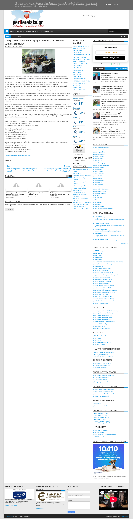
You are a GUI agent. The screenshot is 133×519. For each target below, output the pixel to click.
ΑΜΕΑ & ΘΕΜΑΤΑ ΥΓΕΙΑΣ (81, 46)
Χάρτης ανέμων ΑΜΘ (80, 207)
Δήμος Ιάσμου (98, 160)
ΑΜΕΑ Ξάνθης (98, 255)
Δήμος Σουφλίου (99, 156)
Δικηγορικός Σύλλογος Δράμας (103, 319)
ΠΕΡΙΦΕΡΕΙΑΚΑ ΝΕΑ (80, 79)
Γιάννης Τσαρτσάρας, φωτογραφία (103, 356)
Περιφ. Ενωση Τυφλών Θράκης (103, 264)
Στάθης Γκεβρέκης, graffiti (101, 354)
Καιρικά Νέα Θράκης (80, 188)
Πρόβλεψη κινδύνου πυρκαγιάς (83, 202)
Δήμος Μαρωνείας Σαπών (101, 165)
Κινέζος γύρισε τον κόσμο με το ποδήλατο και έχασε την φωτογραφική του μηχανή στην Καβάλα (114, 101)
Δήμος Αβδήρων (99, 167)
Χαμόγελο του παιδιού (100, 406)
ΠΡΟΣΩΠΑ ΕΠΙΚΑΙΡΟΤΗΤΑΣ (82, 81)
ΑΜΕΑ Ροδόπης (98, 251)
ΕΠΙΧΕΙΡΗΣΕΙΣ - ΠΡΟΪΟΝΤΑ (82, 59)
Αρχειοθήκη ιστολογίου (121, 68)
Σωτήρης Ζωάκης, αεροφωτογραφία (104, 352)
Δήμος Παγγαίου (99, 180)
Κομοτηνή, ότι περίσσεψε (101, 430)
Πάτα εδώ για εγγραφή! (110, 58)
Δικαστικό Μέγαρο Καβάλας (102, 328)
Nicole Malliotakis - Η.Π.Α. (101, 415)
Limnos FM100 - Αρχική (102, 223)
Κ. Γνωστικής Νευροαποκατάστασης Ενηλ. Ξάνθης (108, 262)
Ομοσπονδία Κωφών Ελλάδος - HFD (104, 292)
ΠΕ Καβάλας (98, 202)
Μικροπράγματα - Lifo (101, 239)
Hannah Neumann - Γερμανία (102, 421)
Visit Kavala (97, 338)
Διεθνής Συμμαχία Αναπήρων (102, 281)
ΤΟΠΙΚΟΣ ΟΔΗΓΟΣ (31, 31)
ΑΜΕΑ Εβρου (98, 253)
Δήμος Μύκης (98, 169)
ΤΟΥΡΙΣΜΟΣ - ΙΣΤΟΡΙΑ (80, 83)
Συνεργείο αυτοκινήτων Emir (102, 365)
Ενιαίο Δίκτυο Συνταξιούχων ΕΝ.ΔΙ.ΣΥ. (105, 375)
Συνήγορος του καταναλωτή (102, 382)
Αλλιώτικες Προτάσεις (100, 367)
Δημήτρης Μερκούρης (101, 229)
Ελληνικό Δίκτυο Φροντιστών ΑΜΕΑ (104, 272)
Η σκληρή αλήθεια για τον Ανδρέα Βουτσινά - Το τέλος (108, 241)
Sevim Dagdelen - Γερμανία (101, 417)
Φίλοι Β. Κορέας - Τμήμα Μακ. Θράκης (105, 434)
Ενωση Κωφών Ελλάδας (101, 294)
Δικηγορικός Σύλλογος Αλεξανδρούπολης (106, 311)
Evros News (98, 216)
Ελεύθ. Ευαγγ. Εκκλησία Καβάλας (103, 392)
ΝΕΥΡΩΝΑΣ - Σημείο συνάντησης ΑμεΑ (105, 296)
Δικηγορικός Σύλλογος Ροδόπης (103, 313)
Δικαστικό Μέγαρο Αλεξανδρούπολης (104, 321)
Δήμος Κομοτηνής (99, 163)
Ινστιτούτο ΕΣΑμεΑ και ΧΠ (101, 270)
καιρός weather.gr (79, 154)
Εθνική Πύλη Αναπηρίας (101, 303)
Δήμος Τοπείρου (99, 174)
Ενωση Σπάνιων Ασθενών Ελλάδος (104, 286)
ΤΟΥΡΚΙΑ (77, 85)
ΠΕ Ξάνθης (97, 200)
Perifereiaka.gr (9, 516)
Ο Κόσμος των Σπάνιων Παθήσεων (104, 288)
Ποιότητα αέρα (78, 173)
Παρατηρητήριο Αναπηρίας (102, 277)
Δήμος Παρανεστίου (100, 191)
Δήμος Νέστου (98, 178)
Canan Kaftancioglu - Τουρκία (102, 423)
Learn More (107, 5)
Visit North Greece (99, 344)
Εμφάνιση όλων (124, 243)
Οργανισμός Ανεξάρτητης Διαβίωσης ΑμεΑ (106, 275)
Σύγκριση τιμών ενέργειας (101, 377)
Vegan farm (97, 404)
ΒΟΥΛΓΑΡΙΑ (77, 52)
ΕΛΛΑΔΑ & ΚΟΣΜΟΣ (80, 57)
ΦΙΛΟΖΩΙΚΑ (77, 87)
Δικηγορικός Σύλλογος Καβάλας (103, 317)
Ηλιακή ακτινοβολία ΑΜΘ (81, 209)
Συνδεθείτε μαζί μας (46, 31)
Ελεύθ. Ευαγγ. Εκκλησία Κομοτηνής (104, 389)
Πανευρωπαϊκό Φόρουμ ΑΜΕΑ (103, 279)
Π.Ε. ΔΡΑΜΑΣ (78, 66)
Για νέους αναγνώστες (17, 31)
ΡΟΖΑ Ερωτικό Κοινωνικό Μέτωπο (104, 437)
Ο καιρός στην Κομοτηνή (81, 204)
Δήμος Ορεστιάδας (99, 152)
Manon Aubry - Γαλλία (100, 419)
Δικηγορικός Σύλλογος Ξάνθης (103, 315)
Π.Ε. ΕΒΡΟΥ (12, 46)
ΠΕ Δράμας (97, 204)
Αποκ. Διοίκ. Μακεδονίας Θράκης (103, 208)
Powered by (105, 64)
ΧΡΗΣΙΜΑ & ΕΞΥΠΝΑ (80, 89)
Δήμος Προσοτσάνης (100, 193)
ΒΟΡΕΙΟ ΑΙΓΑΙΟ (78, 50)
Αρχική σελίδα (6, 31)
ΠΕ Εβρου (97, 195)
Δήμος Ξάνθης (98, 171)
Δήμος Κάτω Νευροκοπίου (101, 189)
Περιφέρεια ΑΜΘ (99, 206)
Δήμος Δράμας (98, 184)
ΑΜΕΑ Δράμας (98, 259)
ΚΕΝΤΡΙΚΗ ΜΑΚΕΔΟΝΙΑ (81, 63)
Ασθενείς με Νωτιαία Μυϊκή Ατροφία (104, 301)
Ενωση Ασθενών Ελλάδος (101, 283)
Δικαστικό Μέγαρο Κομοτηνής (102, 324)
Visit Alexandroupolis (100, 336)
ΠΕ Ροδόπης (98, 197)
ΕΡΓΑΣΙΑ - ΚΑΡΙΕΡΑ (79, 61)
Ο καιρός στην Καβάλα (80, 186)
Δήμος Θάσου (98, 182)
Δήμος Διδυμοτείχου (100, 150)
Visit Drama (97, 340)
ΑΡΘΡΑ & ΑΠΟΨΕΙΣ (79, 48)
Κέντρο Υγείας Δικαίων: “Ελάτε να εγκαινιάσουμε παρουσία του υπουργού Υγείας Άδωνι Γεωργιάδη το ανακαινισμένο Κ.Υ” (109, 219)
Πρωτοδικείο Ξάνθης (100, 326)
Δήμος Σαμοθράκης (99, 154)
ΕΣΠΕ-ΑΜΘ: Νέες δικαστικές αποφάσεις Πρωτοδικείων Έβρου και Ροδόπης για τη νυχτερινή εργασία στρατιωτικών (113, 129)
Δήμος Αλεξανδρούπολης (101, 147)
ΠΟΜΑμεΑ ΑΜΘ (98, 266)
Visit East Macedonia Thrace (102, 342)
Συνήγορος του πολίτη (100, 380)
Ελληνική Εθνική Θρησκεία (101, 396)
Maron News (98, 233)
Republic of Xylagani (100, 432)
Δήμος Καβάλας (98, 176)
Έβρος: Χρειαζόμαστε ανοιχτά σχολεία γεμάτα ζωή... (108, 231)
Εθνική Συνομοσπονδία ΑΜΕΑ (102, 268)
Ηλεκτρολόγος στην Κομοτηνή (102, 363)
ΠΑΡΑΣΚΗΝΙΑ (78, 76)
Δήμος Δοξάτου (98, 187)
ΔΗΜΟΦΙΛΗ (98, 68)
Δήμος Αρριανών (99, 158)
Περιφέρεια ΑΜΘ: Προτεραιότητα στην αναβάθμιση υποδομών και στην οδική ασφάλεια (38, 36)
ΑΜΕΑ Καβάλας (98, 257)
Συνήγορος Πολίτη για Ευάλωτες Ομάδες (105, 290)
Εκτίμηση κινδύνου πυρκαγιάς (82, 175)
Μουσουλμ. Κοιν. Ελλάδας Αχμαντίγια (104, 394)
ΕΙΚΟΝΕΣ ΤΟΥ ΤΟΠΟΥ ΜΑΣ (82, 55)
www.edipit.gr (40, 508)
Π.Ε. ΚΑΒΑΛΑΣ (78, 70)
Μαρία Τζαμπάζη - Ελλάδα (101, 413)
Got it (116, 5)
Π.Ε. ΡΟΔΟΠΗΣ (78, 74)
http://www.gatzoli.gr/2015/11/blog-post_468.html (19, 155)
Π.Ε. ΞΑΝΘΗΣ (78, 72)
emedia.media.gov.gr (11, 505)
